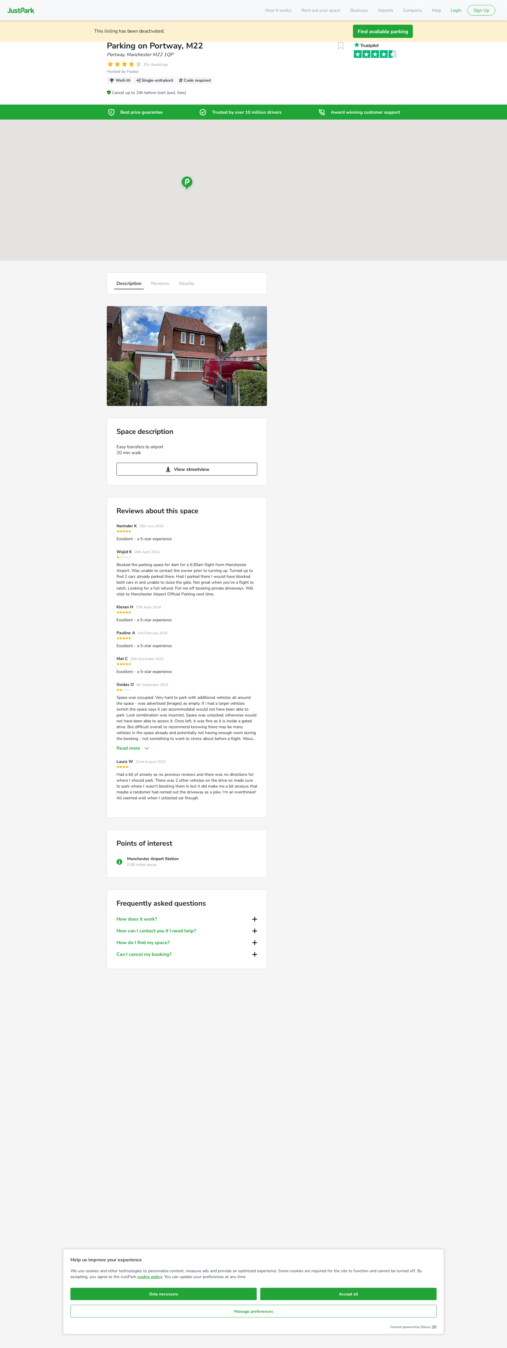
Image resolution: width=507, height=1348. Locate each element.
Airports (385, 10)
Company (412, 10)
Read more (128, 748)
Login (456, 10)
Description (128, 283)
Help (436, 10)
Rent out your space (320, 10)
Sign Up (481, 10)
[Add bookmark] (340, 46)
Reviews (160, 283)
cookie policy (149, 1277)
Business (359, 10)
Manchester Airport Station (153, 859)
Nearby (186, 283)
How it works (278, 10)
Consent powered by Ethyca (410, 1327)
